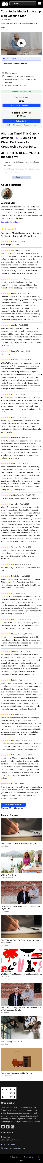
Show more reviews (12, 804)
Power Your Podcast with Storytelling (16, 1073)
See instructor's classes (10, 222)
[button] (37, 1157)
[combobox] (23, 3)
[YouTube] (3, 1127)
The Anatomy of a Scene (11, 1041)
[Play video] (21, 43)
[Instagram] (13, 1127)
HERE (18, 138)
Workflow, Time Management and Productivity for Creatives (21, 975)
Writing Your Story (8, 875)
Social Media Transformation (15, 63)
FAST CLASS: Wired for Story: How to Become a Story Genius (21, 941)
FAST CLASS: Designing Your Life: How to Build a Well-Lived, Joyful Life (21, 1008)
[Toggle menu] (39, 3)
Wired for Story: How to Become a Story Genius (20, 843)
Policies (21, 1160)
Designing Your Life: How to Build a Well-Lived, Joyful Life (20, 907)
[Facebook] (8, 1127)
